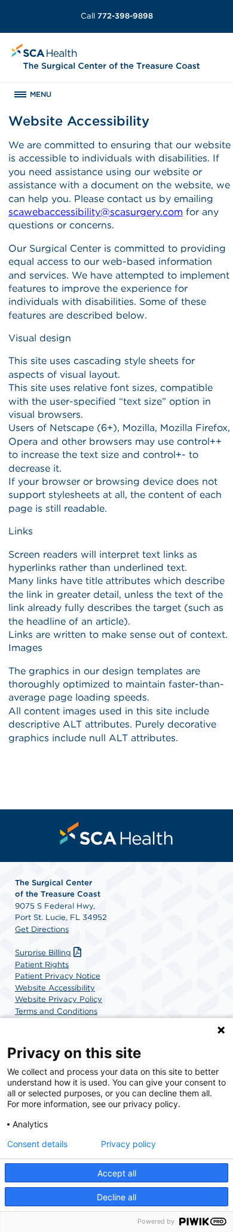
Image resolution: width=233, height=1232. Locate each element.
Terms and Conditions (56, 1011)
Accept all (116, 1173)
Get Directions (42, 929)
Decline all (116, 1197)
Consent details (37, 1144)
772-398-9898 (117, 15)
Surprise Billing (43, 952)
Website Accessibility (55, 987)
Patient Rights (42, 964)
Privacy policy (128, 1144)
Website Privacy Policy (58, 999)
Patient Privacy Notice (57, 975)
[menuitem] (116, 833)
